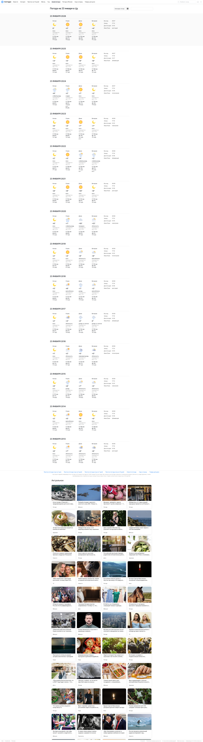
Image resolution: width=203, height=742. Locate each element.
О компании (7, 741)
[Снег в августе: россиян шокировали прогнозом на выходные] (89, 548)
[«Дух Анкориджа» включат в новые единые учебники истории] (114, 726)
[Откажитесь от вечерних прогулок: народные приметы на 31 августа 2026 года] (139, 599)
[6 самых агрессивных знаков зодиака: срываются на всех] (89, 726)
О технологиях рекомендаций (169, 741)
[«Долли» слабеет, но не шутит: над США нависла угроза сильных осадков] (89, 675)
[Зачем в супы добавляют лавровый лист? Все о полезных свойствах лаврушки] (139, 548)
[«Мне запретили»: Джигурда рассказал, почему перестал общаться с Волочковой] (63, 573)
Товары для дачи (154, 472)
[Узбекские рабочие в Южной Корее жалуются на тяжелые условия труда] (63, 624)
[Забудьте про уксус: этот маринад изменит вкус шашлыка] (89, 522)
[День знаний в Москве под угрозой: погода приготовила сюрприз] (114, 522)
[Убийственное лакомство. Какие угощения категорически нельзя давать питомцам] (89, 573)
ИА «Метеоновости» (197, 741)
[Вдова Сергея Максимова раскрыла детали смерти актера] (114, 700)
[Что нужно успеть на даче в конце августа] (63, 700)
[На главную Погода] (7, 2)
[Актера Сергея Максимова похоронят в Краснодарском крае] (139, 573)
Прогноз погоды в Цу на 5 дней (73, 472)
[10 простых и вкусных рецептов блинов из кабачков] (63, 522)
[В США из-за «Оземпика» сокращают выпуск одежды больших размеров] (114, 599)
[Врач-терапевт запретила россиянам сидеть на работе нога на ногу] (89, 700)
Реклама (13, 741)
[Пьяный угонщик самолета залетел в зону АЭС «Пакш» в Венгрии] (89, 497)
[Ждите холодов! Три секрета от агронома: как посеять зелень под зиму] (114, 649)
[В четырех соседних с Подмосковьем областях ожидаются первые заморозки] (139, 649)
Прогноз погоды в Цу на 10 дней (114, 472)
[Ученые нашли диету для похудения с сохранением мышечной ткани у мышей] (114, 675)
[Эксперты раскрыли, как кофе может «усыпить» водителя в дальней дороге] (63, 726)
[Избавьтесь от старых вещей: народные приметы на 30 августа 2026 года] (139, 497)
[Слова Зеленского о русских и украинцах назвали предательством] (89, 624)
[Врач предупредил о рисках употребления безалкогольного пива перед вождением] (139, 675)
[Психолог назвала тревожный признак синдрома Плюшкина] (63, 548)
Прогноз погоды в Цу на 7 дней (94, 472)
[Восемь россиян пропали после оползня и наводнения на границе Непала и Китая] (114, 624)
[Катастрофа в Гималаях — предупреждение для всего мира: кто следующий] (63, 497)
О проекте (142, 741)
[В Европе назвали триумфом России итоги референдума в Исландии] (63, 599)
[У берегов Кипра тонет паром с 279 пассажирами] (139, 522)
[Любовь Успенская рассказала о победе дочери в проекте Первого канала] (139, 624)
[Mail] (2, 2)
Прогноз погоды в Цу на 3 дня (52, 472)
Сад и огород (143, 472)
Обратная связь (180, 741)
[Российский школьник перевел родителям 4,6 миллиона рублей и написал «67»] (114, 548)
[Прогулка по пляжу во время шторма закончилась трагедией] (63, 649)
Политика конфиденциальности (153, 741)
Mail (2, 741)
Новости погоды (131, 472)
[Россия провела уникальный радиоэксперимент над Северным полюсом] (139, 726)
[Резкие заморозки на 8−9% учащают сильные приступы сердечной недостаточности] (139, 700)
